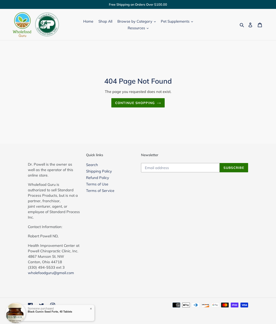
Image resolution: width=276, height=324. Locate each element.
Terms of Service (100, 190)
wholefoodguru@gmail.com (51, 272)
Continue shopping (135, 103)
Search (92, 164)
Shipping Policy (99, 171)
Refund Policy (97, 177)
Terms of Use (97, 184)
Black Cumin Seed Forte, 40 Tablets (50, 302)
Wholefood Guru (51, 314)
